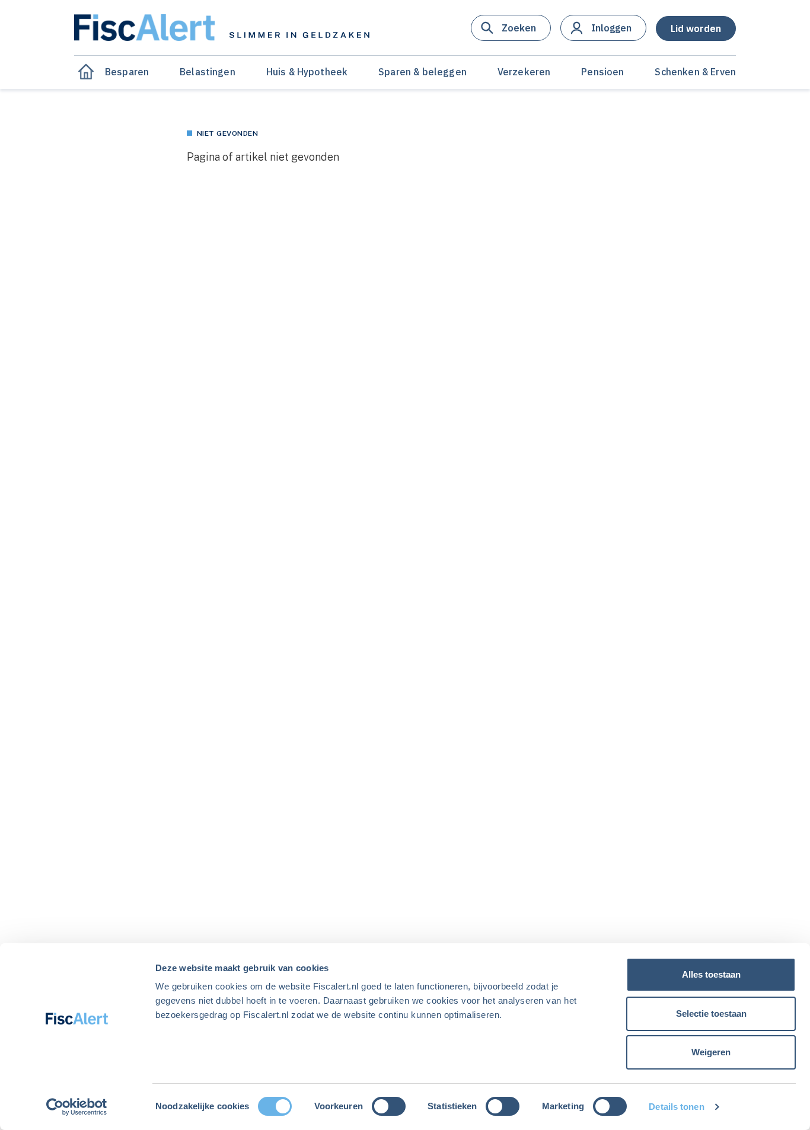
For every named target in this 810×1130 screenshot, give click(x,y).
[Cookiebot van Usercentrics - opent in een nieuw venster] (77, 1107)
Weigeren (711, 1052)
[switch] (389, 1106)
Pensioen (602, 72)
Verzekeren (524, 72)
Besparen (127, 72)
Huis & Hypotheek (307, 72)
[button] (511, 28)
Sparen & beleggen (422, 72)
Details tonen (676, 1107)
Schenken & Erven (695, 72)
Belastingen (207, 72)
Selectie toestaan (711, 1013)
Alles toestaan (711, 974)
